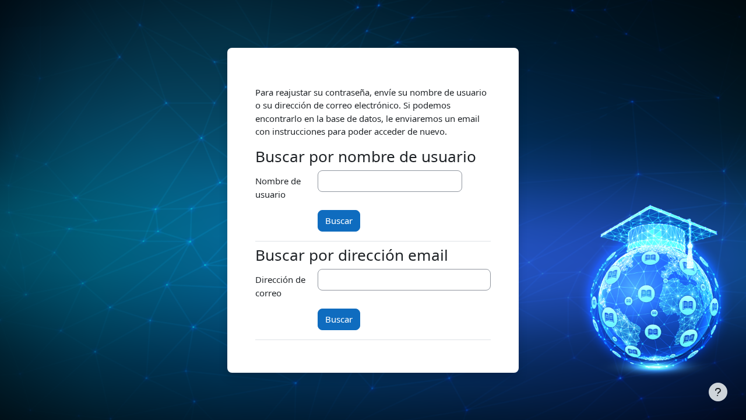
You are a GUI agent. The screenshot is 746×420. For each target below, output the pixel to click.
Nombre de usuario (278, 187)
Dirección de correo (280, 286)
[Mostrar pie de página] (718, 392)
